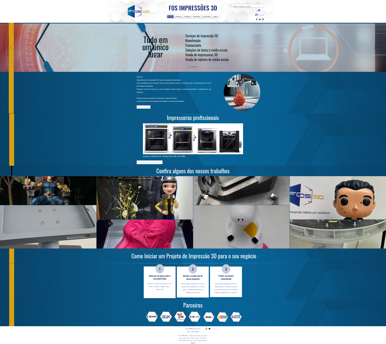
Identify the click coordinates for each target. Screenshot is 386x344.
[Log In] (256, 15)
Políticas (193, 342)
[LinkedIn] (260, 19)
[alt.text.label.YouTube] (209, 329)
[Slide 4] (196, 66)
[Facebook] (256, 19)
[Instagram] (263, 19)
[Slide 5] (189, 66)
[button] (258, 10)
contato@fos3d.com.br (192, 329)
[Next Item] (382, 212)
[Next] (375, 48)
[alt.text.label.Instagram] (206, 329)
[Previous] (11, 48)
